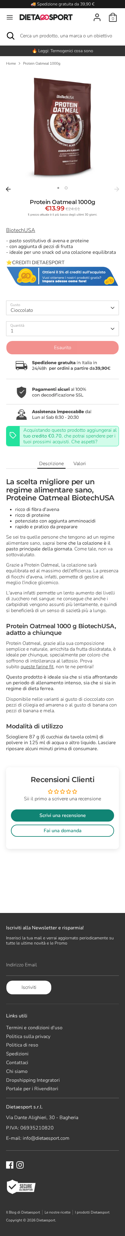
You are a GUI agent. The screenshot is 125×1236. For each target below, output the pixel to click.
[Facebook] (9, 1165)
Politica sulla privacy (28, 1036)
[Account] (97, 14)
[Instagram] (20, 1165)
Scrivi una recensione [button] (62, 815)
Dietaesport (45, 1220)
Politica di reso (22, 1045)
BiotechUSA (20, 230)
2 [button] (66, 187)
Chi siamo (17, 1071)
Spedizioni (17, 1053)
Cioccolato (22, 310)
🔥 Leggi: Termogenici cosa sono (62, 51)
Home (11, 63)
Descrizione (51, 463)
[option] (62, 51)
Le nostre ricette (57, 1212)
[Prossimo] (116, 189)
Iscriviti (29, 987)
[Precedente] (8, 189)
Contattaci (17, 1062)
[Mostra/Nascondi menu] (10, 17)
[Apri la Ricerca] (10, 35)
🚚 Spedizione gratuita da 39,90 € (62, 4)
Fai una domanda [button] (63, 830)
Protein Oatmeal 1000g (41, 63)
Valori (79, 463)
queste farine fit (37, 666)
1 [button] (58, 188)
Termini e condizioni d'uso (34, 1027)
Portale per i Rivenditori (32, 1088)
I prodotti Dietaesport (92, 1212)
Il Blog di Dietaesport (23, 1212)
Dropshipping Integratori (33, 1080)
